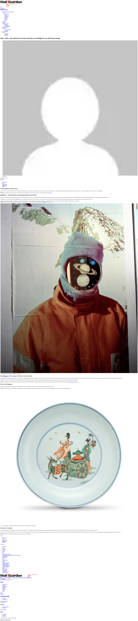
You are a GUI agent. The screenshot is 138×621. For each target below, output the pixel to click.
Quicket (68, 388)
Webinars (4, 607)
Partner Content (3, 609)
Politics (1, 592)
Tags (1, 578)
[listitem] (2, 577)
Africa (4, 585)
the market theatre (6, 571)
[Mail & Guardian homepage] (69, 3)
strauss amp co (5, 569)
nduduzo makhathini (6, 562)
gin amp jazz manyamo (6, 554)
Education (4, 587)
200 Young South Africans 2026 (5, 579)
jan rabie (4, 558)
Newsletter (4, 614)
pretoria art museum (6, 564)
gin (3, 553)
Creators (3, 578)
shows (4, 567)
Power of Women (6, 606)
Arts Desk (4, 176)
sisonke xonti (5, 568)
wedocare (4, 546)
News (1, 582)
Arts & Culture (2, 602)
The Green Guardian (3, 601)
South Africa (5, 584)
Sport (3, 591)
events (4, 551)
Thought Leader (4, 596)
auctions (4, 548)
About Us (4, 616)
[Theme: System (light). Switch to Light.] (1, 8)
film (3, 552)
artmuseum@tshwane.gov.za (73, 381)
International (5, 586)
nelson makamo (5, 563)
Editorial (4, 598)
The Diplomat (5, 599)
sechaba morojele (5, 566)
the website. (50, 192)
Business (1, 593)
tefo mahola (5, 570)
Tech (3, 590)
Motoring (4, 589)
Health (4, 588)
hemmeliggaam (5, 556)
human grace (5, 557)
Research (4, 615)
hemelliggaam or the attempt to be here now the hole (11, 555)
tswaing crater (5, 572)
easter (4, 550)
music (4, 561)
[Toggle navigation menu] (1, 7)
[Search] (4, 8)
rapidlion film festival (6, 565)
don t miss (4, 549)
